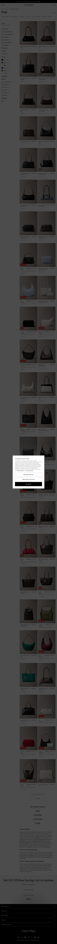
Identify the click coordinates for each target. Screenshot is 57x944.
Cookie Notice (20, 470)
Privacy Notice (29, 470)
